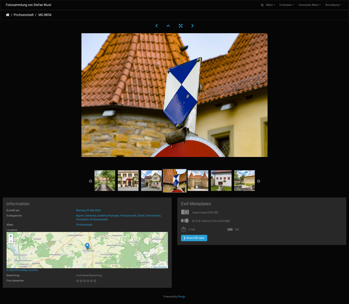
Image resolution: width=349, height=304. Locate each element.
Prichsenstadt (24, 15)
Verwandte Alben (308, 4)
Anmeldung (332, 4)
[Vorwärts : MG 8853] (192, 25)
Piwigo (181, 296)
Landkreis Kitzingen (108, 215)
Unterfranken (153, 215)
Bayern (80, 215)
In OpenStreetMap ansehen (22, 270)
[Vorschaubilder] (168, 25)
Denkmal (90, 215)
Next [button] (258, 181)
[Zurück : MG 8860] (156, 25)
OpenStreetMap (160, 266)
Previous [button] (90, 181)
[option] (105, 180)
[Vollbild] (180, 25)
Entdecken (286, 4)
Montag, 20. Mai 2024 (88, 210)
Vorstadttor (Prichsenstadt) (92, 219)
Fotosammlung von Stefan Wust (28, 5)
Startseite (7, 15)
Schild (140, 215)
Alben (269, 4)
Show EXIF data (195, 237)
